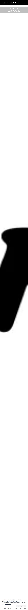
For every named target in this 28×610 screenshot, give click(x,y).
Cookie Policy (8, 603)
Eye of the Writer (11, 3)
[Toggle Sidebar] (25, 2)
